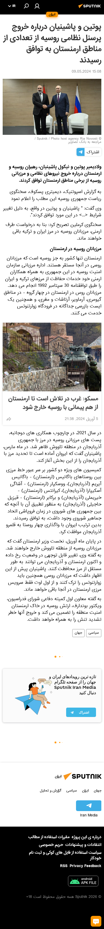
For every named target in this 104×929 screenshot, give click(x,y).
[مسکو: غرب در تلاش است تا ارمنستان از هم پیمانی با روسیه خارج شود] (52, 357)
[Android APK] (83, 882)
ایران (85, 790)
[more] (8, 419)
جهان (78, 633)
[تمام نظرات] (96, 921)
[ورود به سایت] (37, 6)
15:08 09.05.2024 (86, 72)
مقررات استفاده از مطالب (49, 837)
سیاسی (94, 633)
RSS (63, 866)
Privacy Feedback (85, 866)
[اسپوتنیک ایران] (90, 9)
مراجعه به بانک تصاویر (84, 142)
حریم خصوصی (51, 845)
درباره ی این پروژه (86, 837)
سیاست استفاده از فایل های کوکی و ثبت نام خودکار (65, 855)
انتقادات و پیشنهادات (83, 845)
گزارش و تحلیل (50, 790)
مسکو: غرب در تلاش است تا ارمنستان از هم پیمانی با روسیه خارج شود (53, 403)
